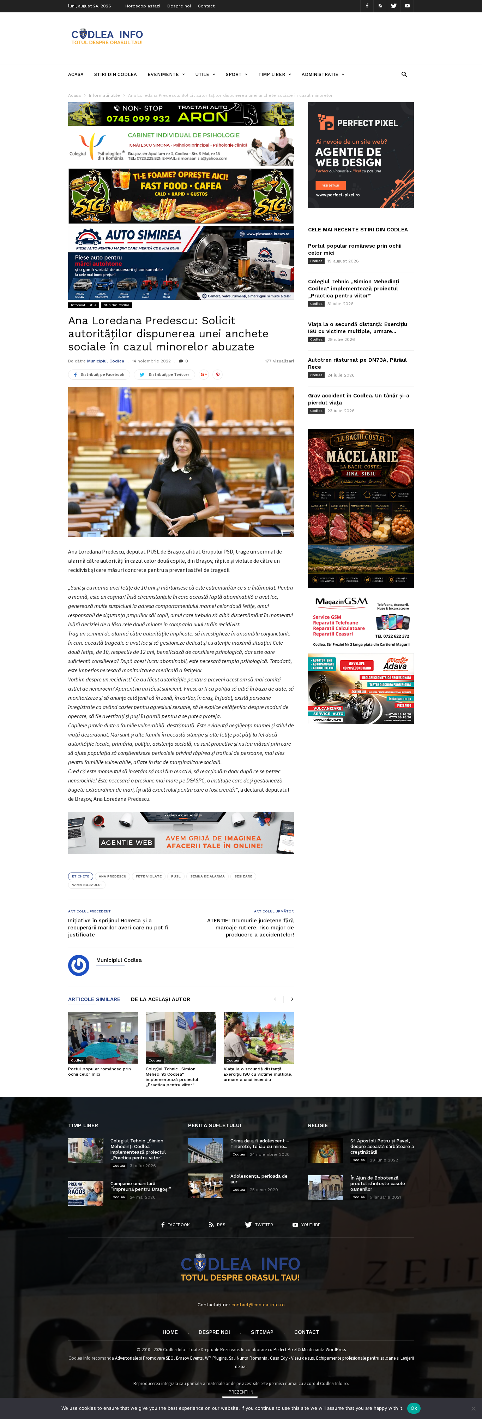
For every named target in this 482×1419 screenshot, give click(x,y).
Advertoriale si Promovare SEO (144, 1358)
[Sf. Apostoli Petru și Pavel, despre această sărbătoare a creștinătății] (325, 1150)
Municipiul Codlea (105, 361)
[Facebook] (367, 6)
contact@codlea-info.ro (258, 1304)
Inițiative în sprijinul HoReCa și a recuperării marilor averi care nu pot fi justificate (118, 927)
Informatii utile (83, 305)
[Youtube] (407, 6)
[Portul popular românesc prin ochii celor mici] (103, 1038)
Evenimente (163, 74)
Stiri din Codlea (115, 74)
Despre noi (179, 6)
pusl (176, 876)
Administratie (320, 74)
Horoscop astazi (142, 6)
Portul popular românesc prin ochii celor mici (99, 1071)
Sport (234, 74)
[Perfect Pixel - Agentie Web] (361, 206)
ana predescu (112, 876)
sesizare (243, 876)
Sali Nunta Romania (248, 1358)
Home (170, 1332)
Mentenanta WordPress (324, 1350)
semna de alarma (207, 876)
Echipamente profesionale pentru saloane (356, 1358)
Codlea (77, 1060)
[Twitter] (393, 6)
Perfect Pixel (285, 1350)
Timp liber (271, 74)
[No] (473, 1408)
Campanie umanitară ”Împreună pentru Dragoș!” (140, 1186)
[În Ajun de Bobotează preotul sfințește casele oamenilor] (325, 1187)
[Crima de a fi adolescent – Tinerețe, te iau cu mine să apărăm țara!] (205, 1150)
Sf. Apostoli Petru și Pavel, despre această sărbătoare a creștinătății (382, 1146)
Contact (206, 6)
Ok (414, 1408)
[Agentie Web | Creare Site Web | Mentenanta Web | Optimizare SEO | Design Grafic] (181, 859)
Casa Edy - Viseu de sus (292, 1358)
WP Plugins (216, 1358)
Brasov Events (189, 1358)
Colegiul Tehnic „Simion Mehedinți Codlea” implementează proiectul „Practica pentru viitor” (172, 1076)
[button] (404, 74)
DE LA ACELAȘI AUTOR (160, 1000)
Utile (202, 74)
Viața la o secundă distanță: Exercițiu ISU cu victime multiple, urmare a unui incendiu (258, 1074)
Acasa (76, 74)
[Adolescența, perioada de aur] (205, 1185)
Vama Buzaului (87, 885)
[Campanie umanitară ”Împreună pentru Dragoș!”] (85, 1193)
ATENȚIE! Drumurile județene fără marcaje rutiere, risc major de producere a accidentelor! (250, 927)
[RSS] (380, 6)
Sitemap (262, 1332)
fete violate (149, 876)
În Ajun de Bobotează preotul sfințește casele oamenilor (377, 1183)
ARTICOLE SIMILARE (94, 1000)
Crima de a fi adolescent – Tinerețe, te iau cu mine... (259, 1143)
